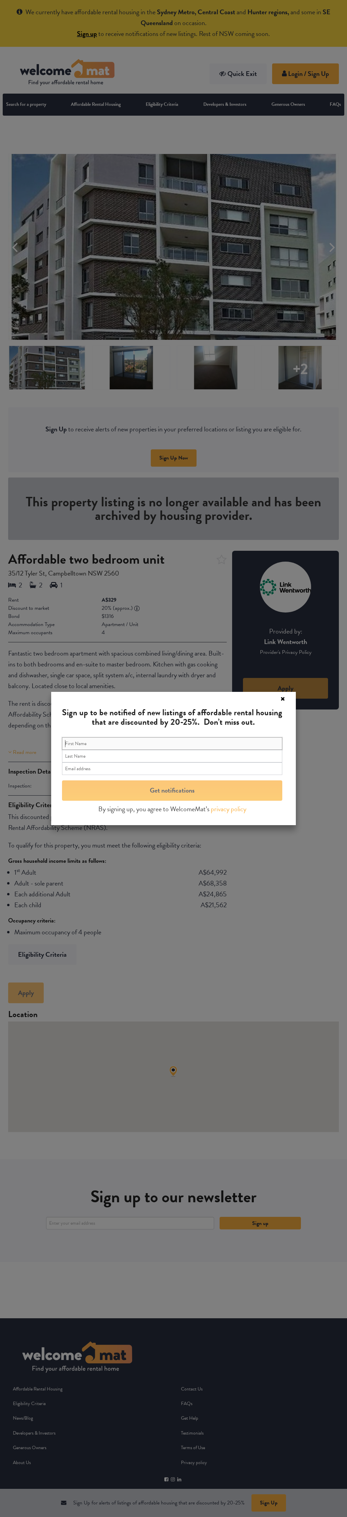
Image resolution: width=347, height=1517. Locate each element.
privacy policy (228, 809)
